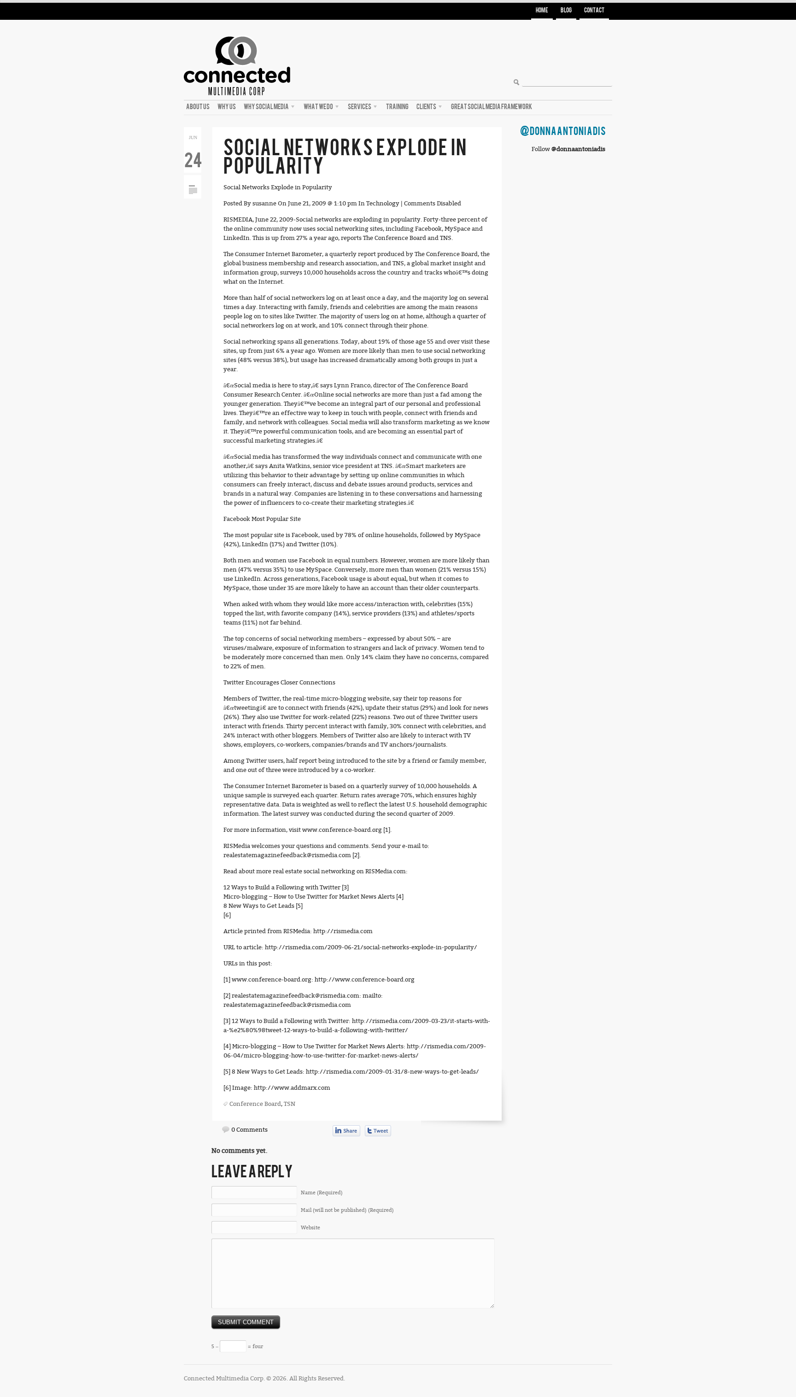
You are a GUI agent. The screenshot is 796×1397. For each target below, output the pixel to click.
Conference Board (255, 1103)
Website (310, 1228)
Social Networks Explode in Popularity (345, 157)
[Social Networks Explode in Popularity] (193, 178)
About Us (198, 106)
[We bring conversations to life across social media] (237, 32)
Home (542, 10)
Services (358, 108)
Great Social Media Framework (491, 106)
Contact (594, 10)
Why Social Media (265, 108)
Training (397, 106)
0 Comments (249, 1129)
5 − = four (237, 1347)
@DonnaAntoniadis (563, 131)
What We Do (317, 108)
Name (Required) (322, 1193)
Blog (566, 10)
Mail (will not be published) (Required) (347, 1210)
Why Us (226, 106)
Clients (425, 108)
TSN (289, 1103)
